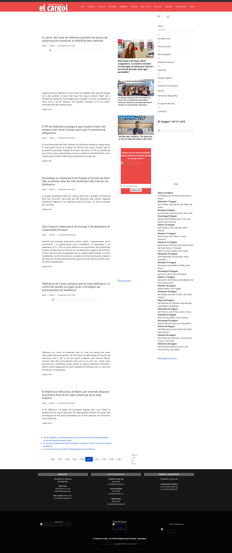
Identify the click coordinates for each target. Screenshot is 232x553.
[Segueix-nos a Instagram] (162, 17)
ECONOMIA (112, 7)
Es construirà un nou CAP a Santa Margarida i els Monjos (69, 449)
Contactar (162, 111)
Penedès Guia (164, 38)
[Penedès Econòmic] (176, 358)
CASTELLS (158, 7)
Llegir (175, 184)
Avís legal (111, 544)
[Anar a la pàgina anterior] (46, 459)
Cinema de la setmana (168, 85)
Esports (51, 189)
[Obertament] (136, 280)
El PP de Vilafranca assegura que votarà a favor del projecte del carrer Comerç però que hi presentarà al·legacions (73, 130)
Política (51, 138)
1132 (96, 459)
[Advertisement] (82, 20)
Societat (52, 46)
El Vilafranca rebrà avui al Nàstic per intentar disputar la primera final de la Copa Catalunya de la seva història (75, 395)
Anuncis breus (164, 46)
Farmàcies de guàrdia (167, 95)
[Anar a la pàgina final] (129, 459)
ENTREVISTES (181, 7)
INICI (83, 7)
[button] (44, 112)
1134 (111, 459)
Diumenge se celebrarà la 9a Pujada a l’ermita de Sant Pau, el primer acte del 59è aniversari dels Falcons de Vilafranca (75, 181)
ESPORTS (169, 7)
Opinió (161, 90)
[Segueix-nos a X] (171, 17)
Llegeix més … (47, 109)
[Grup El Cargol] (119, 530)
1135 (118, 459)
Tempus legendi (165, 78)
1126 (52, 459)
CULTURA (134, 7)
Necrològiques (164, 54)
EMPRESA (124, 7)
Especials (162, 70)
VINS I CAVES (146, 7)
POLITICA (101, 7)
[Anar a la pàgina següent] (124, 459)
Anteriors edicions (166, 62)
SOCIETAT (91, 7)
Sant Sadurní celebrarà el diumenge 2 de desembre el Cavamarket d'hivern (76, 228)
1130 (82, 459)
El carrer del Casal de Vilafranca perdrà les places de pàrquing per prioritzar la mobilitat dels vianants (74, 39)
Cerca (160, 26)
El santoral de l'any (166, 103)
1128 (67, 459)
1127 (59, 459)
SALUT (192, 7)
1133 (104, 459)
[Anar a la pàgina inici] (42, 459)
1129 (74, 459)
